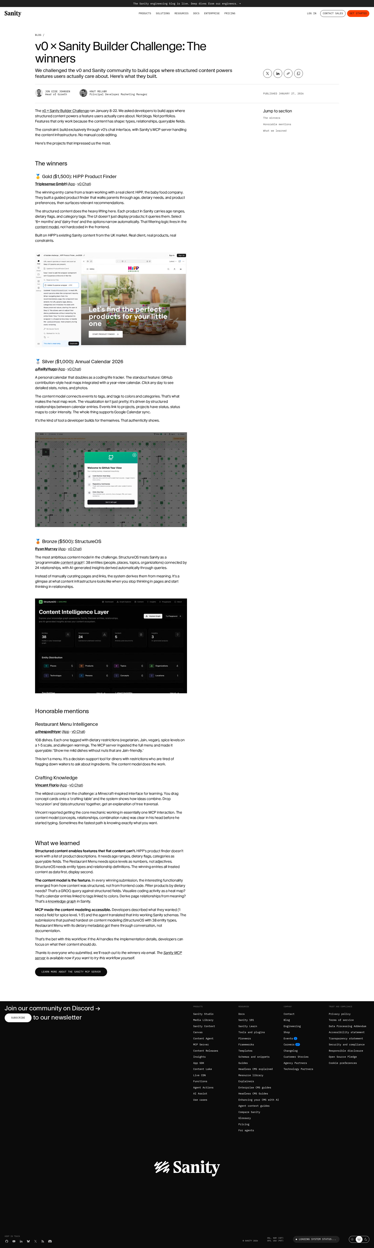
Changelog (291, 1050)
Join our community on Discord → (52, 1008)
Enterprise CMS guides (254, 1087)
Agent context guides (254, 1105)
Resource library (250, 1075)
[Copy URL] (288, 73)
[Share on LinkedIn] (277, 73)
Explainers (246, 1081)
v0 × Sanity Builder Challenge (65, 111)
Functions (200, 1081)
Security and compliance (347, 1044)
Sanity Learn (247, 1026)
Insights (199, 1056)
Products (145, 13)
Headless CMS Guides (253, 1093)
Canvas (198, 1032)
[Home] (13, 14)
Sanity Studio (203, 1014)
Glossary (244, 1118)
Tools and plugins (251, 1032)
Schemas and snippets (254, 1056)
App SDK (198, 1063)
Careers (289, 1044)
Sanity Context (204, 1026)
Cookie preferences (343, 1063)
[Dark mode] (366, 1239)
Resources (182, 13)
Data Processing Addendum (347, 1026)
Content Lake (202, 1069)
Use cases (200, 1099)
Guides (243, 1063)
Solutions (163, 13)
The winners (271, 118)
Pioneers (244, 1038)
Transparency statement (346, 1038)
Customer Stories (296, 1056)
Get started (358, 13)
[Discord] (50, 1241)
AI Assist (200, 1093)
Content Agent (203, 1038)
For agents (246, 1130)
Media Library (203, 1020)
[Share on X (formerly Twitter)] (267, 73)
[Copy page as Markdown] (298, 73)
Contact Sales (333, 13)
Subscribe (18, 1017)
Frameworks (246, 1044)
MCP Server (201, 1044)
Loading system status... (317, 1239)
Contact (289, 1014)
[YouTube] (14, 1241)
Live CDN (199, 1075)
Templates (245, 1050)
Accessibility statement (347, 1032)
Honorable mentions (277, 124)
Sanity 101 (246, 1020)
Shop (287, 1032)
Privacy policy (340, 1014)
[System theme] (359, 1239)
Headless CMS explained (255, 1069)
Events (288, 1038)
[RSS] (43, 1241)
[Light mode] (352, 1239)
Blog (38, 35)
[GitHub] (7, 1241)
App (71, 184)
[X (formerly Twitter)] (36, 1241)
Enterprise (212, 13)
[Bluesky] (28, 1241)
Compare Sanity (249, 1112)
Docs (196, 13)
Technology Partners (298, 1069)
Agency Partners (295, 1063)
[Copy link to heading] (32, 163)
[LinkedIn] (21, 1241)
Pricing (229, 13)
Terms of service (341, 1020)
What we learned (275, 131)
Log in (311, 13)
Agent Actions (203, 1087)
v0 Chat (83, 184)
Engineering (292, 1026)
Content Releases (205, 1050)
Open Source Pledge (343, 1056)
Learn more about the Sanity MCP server (71, 971)
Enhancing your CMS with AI (258, 1099)
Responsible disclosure (346, 1050)
